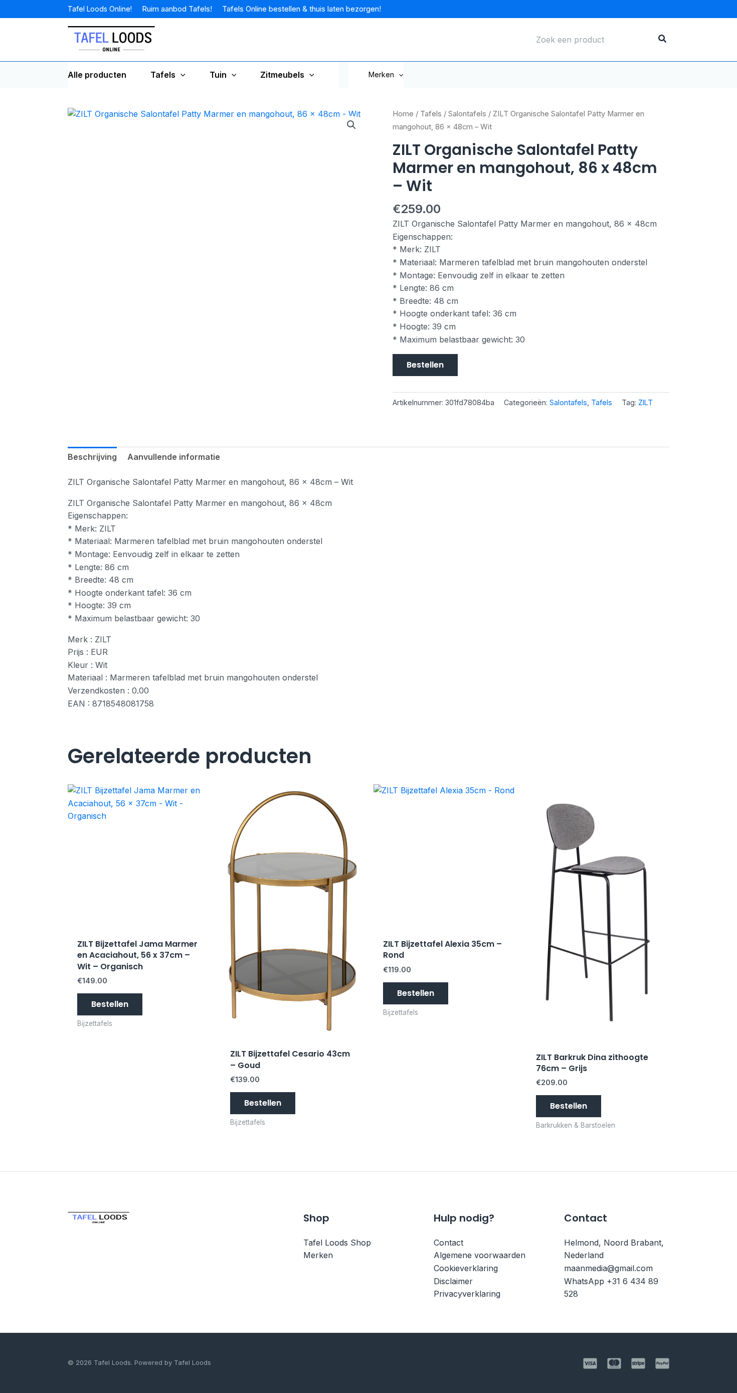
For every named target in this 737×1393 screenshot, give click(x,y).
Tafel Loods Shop (337, 1243)
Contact (448, 1243)
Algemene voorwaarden (479, 1255)
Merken (381, 74)
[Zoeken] (662, 39)
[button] (398, 75)
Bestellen (425, 365)
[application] (180, 75)
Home (403, 113)
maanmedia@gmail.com (608, 1268)
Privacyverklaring (467, 1294)
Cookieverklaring (466, 1268)
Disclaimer (453, 1281)
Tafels (431, 113)
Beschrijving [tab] (92, 457)
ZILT (645, 402)
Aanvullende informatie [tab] (173, 457)
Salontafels (467, 113)
